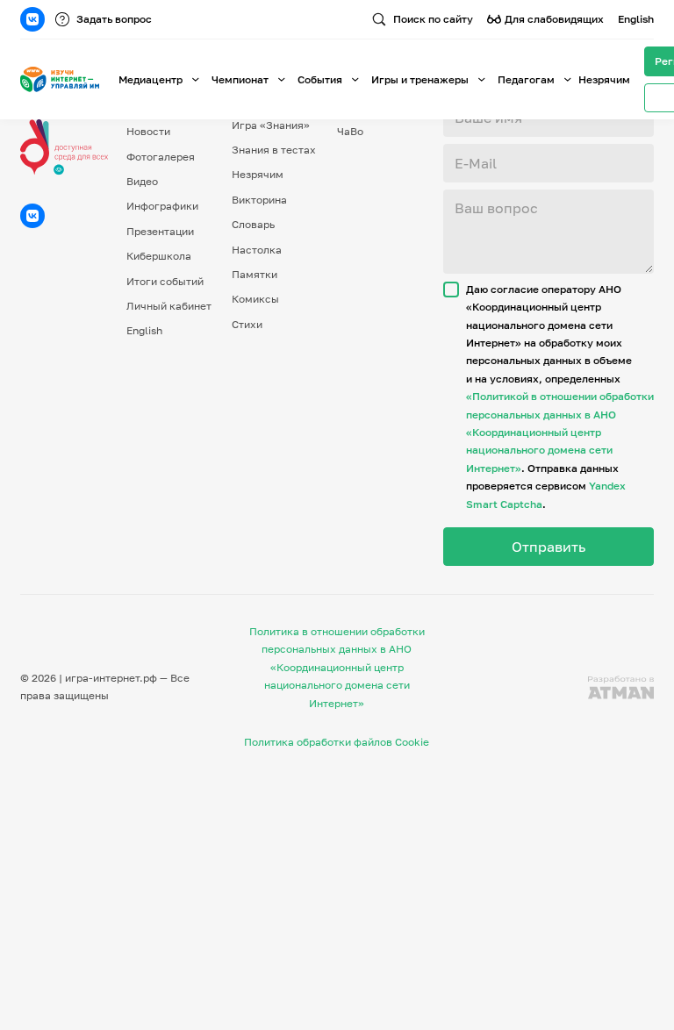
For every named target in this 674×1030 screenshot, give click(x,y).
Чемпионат (240, 79)
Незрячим (604, 79)
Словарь (253, 224)
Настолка (257, 249)
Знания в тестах (274, 149)
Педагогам (526, 79)
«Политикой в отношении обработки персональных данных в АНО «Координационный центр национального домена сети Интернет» (560, 432)
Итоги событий (165, 281)
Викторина (259, 199)
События (320, 79)
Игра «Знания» (271, 125)
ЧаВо (350, 131)
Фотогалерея (160, 156)
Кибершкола (158, 255)
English (636, 18)
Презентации (160, 231)
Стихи (247, 324)
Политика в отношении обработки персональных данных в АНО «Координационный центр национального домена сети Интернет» (337, 667)
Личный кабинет (169, 305)
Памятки (254, 274)
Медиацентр (150, 79)
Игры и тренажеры (420, 79)
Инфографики (162, 205)
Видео (142, 181)
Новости (148, 131)
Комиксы (255, 298)
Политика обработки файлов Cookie (336, 741)
